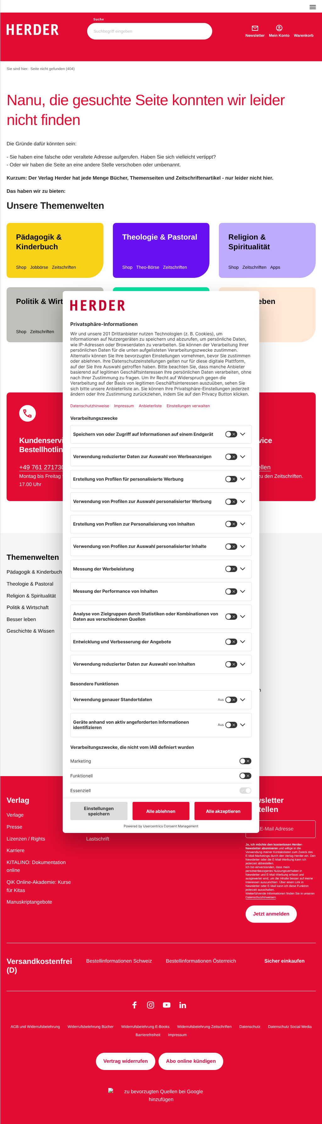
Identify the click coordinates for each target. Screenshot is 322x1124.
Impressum (177, 1035)
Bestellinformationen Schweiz (119, 961)
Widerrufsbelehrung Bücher (91, 1026)
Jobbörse (39, 267)
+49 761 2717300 (43, 467)
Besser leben (251, 301)
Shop (21, 267)
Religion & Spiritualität (249, 242)
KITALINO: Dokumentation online (36, 866)
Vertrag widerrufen (125, 1061)
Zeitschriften (64, 267)
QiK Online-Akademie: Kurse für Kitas (39, 886)
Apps (275, 267)
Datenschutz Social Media (290, 1026)
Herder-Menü (315, 6)
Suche (98, 19)
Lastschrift (97, 839)
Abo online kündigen (191, 1061)
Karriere (16, 850)
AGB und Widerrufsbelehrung (35, 1026)
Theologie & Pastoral (159, 237)
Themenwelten (33, 557)
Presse (14, 827)
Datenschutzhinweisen (261, 897)
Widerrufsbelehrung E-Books (145, 1026)
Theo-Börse (147, 267)
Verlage (15, 815)
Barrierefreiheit (148, 1035)
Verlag (18, 800)
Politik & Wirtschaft (50, 301)
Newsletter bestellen (265, 805)
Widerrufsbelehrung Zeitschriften (204, 1026)
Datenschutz (249, 1026)
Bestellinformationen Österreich (201, 961)
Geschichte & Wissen (30, 631)
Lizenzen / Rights (26, 839)
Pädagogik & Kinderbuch (39, 242)
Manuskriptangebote (29, 902)
